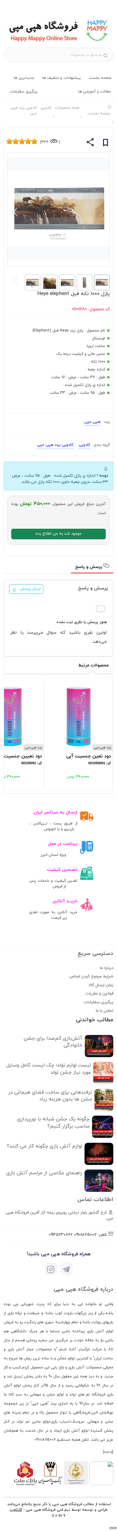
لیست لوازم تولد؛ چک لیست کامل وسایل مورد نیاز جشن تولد (48, 1069)
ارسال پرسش (30, 588)
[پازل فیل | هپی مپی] (58, 44)
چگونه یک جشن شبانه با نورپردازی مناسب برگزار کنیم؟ (53, 1122)
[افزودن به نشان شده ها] (105, 143)
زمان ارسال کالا (101, 985)
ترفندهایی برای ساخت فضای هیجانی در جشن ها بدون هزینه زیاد (50, 1096)
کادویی (84, 445)
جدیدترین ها (24, 77)
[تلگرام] (66, 1269)
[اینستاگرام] (51, 1269)
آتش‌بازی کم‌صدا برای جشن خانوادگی (53, 1042)
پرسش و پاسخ (89, 567)
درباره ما (106, 968)
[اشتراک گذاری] (90, 143)
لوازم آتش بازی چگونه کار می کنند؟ (44, 1146)
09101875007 (85, 1235)
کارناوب (16, 1510)
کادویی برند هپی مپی (55, 445)
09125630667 (61, 1235)
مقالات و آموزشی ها (94, 91)
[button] (15, 212)
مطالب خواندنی (94, 1020)
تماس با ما (104, 1011)
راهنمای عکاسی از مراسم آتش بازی (44, 1173)
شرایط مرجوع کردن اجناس (91, 976)
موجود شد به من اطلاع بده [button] (58, 534)
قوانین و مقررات (99, 993)
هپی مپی (92, 422)
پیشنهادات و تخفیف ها (61, 77)
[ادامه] (108, 1452)
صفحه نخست (100, 77)
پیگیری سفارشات (23, 91)
